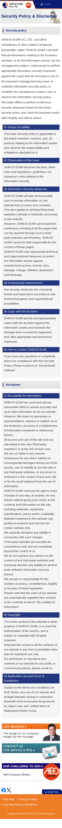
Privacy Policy (28, 799)
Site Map (8, 799)
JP (41, 4)
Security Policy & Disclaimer (20, 804)
